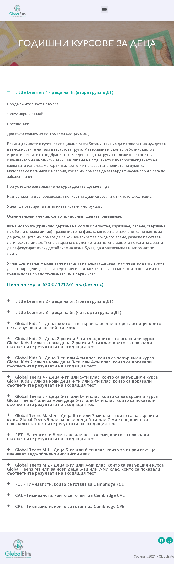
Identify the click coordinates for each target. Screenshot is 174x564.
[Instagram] (169, 540)
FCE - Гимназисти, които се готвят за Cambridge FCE (69, 484)
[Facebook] (161, 540)
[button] (104, 9)
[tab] (87, 92)
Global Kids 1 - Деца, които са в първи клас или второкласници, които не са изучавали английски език (84, 325)
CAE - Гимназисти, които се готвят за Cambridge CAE (70, 495)
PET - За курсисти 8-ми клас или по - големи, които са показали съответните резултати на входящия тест (78, 436)
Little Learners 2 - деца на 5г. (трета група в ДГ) (64, 301)
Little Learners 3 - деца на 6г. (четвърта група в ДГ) (68, 312)
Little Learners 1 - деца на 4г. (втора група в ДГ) (64, 92)
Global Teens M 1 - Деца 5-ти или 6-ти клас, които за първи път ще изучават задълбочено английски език (81, 452)
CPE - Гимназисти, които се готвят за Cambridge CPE (69, 506)
